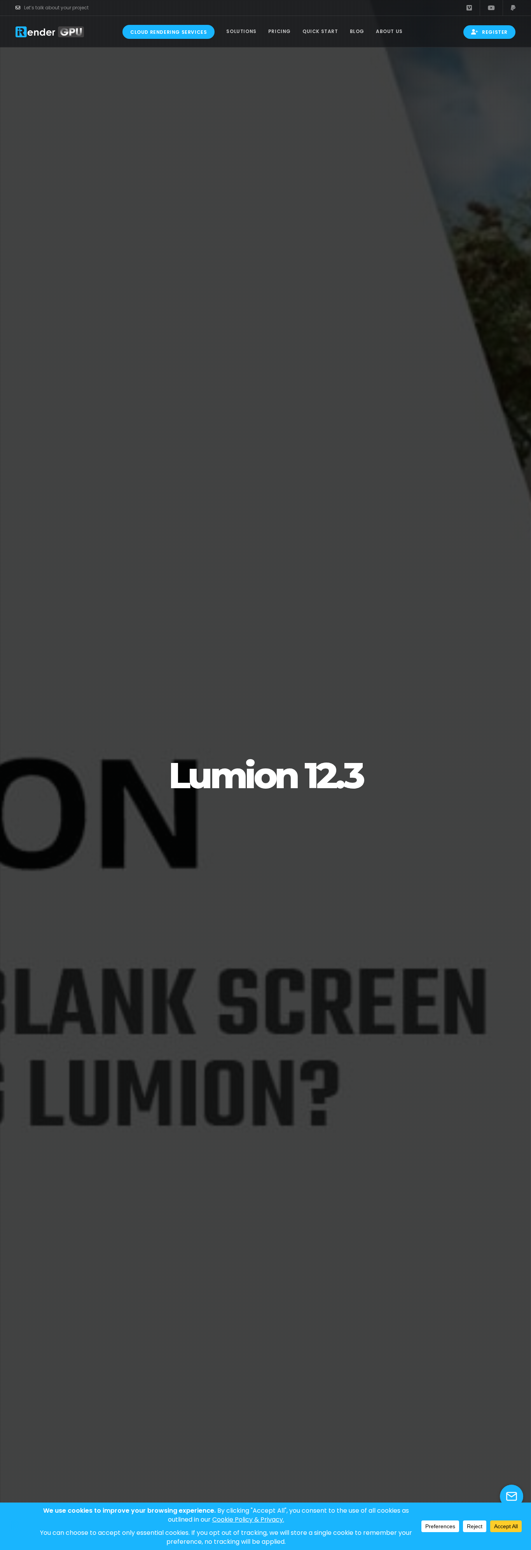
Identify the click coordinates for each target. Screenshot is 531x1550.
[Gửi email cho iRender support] (511, 1496)
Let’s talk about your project (56, 7)
